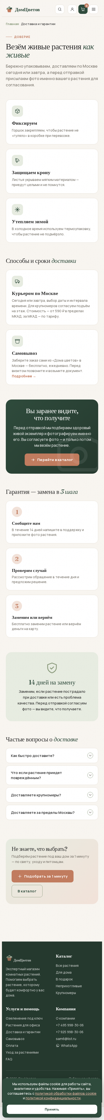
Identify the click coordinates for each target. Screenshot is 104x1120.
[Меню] (93, 9)
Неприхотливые (69, 986)
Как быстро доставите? (32, 755)
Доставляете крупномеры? (36, 795)
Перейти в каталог (55, 459)
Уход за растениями (22, 1052)
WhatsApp (69, 1045)
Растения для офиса (23, 1025)
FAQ (9, 1059)
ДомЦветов (27, 9)
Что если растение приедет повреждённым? (36, 775)
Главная (12, 24)
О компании (65, 1018)
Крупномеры (66, 993)
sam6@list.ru (66, 1039)
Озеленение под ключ (24, 1018)
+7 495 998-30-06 (70, 1025)
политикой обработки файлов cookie (66, 1093)
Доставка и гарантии (23, 1032)
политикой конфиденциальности (53, 1098)
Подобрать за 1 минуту (45, 876)
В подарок (64, 979)
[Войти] (72, 9)
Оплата (12, 1045)
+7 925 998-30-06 (69, 1032)
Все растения (67, 965)
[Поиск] (59, 9)
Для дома (64, 972)
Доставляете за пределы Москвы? (42, 812)
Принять (52, 1109)
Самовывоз (15, 1039)
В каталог (27, 891)
